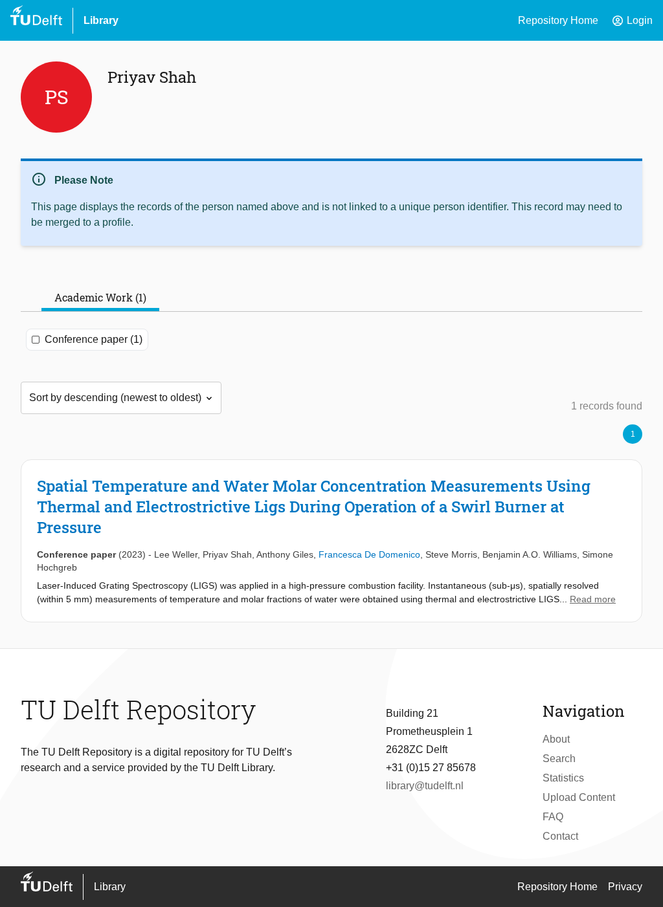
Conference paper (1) (93, 339)
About (556, 739)
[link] (331, 540)
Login (632, 20)
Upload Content (579, 797)
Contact (560, 836)
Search (559, 758)
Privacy (625, 886)
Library (101, 20)
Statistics (563, 777)
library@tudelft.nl (425, 785)
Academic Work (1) (100, 297)
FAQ (553, 816)
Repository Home (558, 20)
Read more (593, 599)
